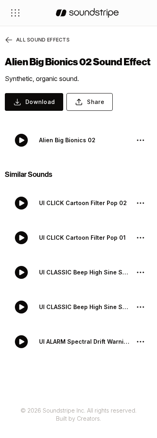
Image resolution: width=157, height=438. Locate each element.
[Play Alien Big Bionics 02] (21, 140)
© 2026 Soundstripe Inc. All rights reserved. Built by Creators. (78, 414)
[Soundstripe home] (87, 13)
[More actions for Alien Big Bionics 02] (140, 140)
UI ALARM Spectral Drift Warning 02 (84, 341)
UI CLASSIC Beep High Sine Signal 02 (84, 272)
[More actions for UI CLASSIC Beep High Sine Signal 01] (140, 307)
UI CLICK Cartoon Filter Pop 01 (82, 237)
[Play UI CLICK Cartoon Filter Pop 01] (21, 237)
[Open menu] (15, 13)
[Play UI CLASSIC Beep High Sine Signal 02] (21, 272)
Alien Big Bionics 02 (67, 140)
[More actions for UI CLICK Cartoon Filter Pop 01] (140, 238)
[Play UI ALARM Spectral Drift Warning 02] (21, 341)
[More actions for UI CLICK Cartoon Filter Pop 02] (140, 203)
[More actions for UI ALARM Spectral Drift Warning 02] (140, 342)
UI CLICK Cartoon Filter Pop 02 (83, 202)
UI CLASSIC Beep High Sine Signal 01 (84, 306)
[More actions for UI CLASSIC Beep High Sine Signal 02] (140, 272)
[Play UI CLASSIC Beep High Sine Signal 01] (21, 307)
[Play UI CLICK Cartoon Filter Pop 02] (21, 203)
